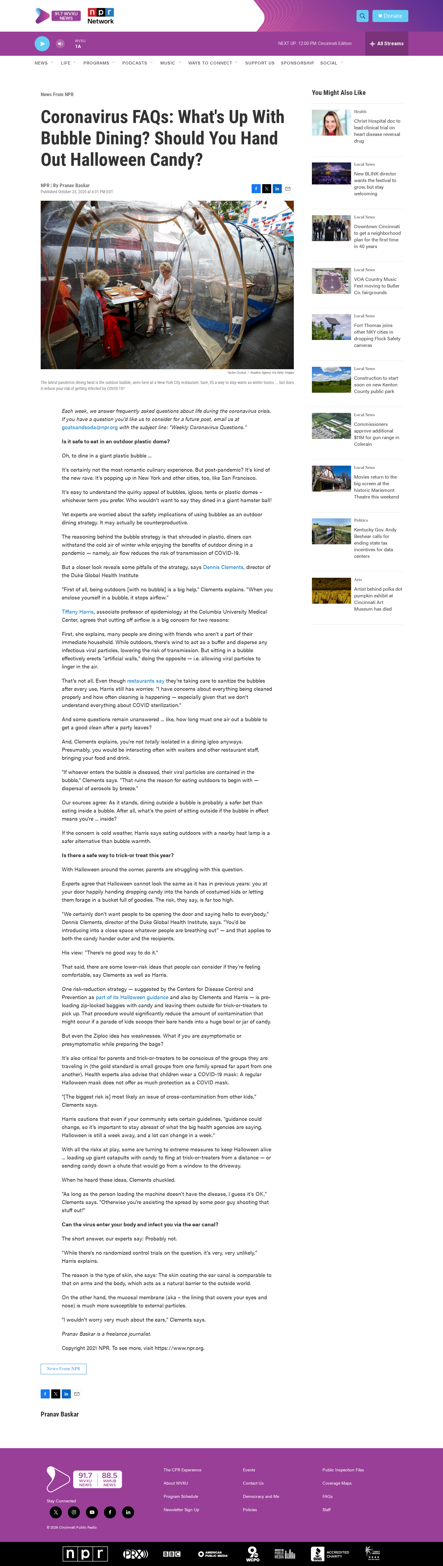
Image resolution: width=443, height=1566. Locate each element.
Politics (361, 520)
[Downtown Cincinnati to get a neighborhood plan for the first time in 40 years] (331, 228)
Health (360, 111)
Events (249, 1469)
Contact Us (253, 1483)
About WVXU (176, 1483)
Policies (250, 1509)
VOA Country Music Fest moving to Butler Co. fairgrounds (377, 285)
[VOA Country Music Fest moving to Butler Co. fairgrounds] (331, 281)
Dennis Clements (223, 567)
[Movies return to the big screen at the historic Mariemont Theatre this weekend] (331, 479)
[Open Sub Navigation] (52, 62)
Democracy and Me (261, 1496)
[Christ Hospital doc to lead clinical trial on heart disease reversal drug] (331, 123)
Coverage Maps (337, 1483)
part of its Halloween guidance (132, 997)
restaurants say (146, 680)
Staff (326, 1509)
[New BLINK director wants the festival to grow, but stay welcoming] (331, 173)
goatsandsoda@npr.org (90, 427)
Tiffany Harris (78, 611)
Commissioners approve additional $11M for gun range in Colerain (376, 433)
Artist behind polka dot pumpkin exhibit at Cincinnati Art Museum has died (378, 598)
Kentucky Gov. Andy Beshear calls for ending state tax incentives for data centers (375, 542)
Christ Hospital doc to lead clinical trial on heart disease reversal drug (377, 130)
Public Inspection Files (343, 1469)
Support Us (260, 63)
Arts (358, 579)
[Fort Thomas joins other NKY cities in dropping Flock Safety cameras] (331, 327)
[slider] (70, 43)
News (41, 63)
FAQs (327, 1496)
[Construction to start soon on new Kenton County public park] (331, 380)
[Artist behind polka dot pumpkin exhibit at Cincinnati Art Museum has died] (331, 591)
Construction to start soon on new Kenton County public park (376, 384)
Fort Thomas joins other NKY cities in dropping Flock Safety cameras (377, 335)
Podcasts (134, 63)
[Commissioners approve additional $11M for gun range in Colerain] (331, 426)
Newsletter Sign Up (181, 1509)
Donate (393, 16)
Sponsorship (297, 63)
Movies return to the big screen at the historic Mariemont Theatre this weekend (376, 486)
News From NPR (57, 94)
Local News (364, 164)
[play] (42, 43)
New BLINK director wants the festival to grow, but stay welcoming (375, 183)
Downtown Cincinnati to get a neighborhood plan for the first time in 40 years (377, 236)
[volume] (60, 44)
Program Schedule (181, 1496)
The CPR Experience (182, 1469)
